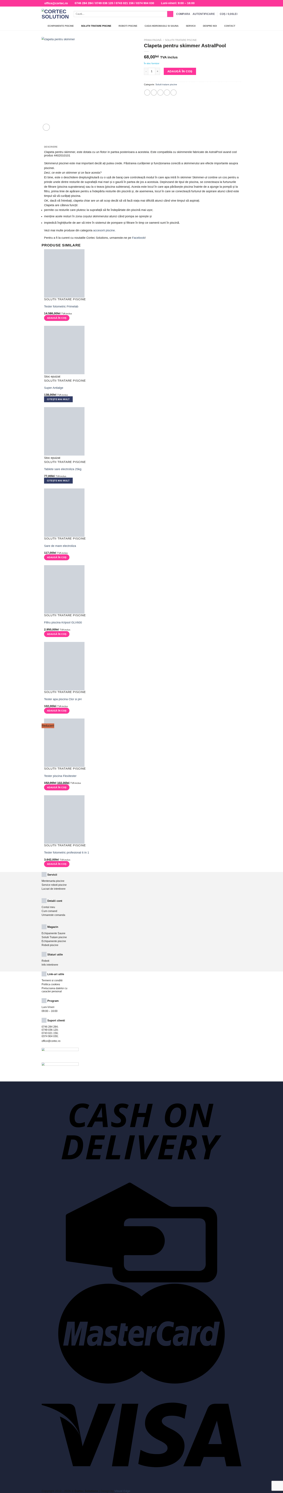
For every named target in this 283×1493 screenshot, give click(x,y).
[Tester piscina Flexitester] (64, 742)
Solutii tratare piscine (181, 40)
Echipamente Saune (53, 933)
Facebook (138, 237)
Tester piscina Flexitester (60, 776)
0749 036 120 (104, 3)
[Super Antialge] (64, 349)
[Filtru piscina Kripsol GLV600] (64, 589)
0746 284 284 (84, 3)
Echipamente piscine (54, 941)
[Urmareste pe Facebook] (233, 3)
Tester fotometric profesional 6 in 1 (66, 852)
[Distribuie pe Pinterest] (167, 93)
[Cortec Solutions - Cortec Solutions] (55, 14)
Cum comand (49, 911)
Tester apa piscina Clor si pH (63, 699)
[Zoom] (46, 127)
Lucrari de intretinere (54, 888)
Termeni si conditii (52, 980)
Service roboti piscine (54, 884)
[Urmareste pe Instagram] (236, 3)
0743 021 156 (125, 3)
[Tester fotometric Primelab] (64, 273)
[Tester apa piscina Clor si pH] (64, 665)
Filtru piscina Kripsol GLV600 (63, 622)
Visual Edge (122, 1491)
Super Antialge (53, 387)
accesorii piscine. (104, 230)
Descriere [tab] (51, 146)
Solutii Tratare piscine (54, 937)
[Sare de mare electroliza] (64, 512)
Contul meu (48, 907)
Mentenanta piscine (53, 881)
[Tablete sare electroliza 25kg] (64, 431)
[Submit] (170, 14)
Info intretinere (50, 964)
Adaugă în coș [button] (56, 318)
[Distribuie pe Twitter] (154, 93)
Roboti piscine (50, 945)
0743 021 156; (50, 1033)
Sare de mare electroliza (60, 546)
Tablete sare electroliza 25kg (62, 469)
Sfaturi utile (55, 954)
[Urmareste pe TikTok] (240, 3)
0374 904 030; (50, 1036)
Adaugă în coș (179, 71)
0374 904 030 (145, 3)
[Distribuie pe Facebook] (147, 93)
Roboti (45, 960)
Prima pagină (152, 40)
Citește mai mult (58, 399)
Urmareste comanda (53, 915)
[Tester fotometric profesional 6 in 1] (64, 819)
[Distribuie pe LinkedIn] (173, 93)
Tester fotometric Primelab (61, 306)
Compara (183, 14)
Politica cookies (51, 984)
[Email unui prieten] (160, 93)
